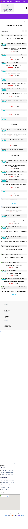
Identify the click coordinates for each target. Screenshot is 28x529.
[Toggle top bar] (26, 1)
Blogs (4, 492)
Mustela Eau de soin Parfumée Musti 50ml (14, 249)
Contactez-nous (5, 489)
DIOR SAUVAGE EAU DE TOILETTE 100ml (14, 73)
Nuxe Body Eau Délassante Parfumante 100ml (14, 257)
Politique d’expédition (6, 484)
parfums (11, 21)
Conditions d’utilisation (6, 487)
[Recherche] (23, 8)
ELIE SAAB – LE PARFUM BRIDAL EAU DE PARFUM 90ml (14, 104)
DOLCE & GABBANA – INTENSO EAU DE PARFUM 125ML (14, 83)
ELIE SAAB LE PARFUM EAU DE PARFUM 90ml (14, 113)
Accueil (2, 21)
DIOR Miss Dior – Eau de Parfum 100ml (14, 65)
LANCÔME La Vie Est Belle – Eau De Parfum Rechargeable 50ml (14, 241)
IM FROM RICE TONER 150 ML (14, 202)
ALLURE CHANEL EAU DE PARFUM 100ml (14, 38)
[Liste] (23, 31)
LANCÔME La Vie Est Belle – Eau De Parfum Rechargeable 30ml (14, 231)
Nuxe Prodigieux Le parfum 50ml (14, 273)
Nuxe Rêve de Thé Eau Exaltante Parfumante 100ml (14, 281)
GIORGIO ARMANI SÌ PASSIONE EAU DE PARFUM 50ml (14, 144)
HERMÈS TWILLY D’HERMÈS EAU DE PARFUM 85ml (14, 194)
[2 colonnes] (26, 31)
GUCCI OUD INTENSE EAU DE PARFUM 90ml (14, 174)
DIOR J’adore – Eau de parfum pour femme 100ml (14, 57)
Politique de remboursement (8, 482)
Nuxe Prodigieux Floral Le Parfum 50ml (14, 265)
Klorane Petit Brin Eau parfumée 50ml (14, 210)
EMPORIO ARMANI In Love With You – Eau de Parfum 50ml (14, 134)
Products (7, 21)
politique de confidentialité (7, 480)
